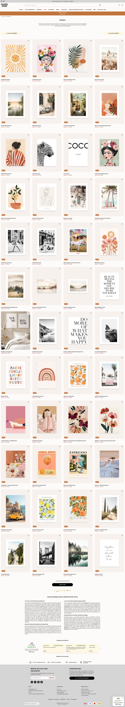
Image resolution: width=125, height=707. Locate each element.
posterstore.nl (67, 606)
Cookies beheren (84, 695)
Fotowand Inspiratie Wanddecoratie (36, 693)
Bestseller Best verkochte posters (36, 690)
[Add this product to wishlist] (28, 40)
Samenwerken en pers (61, 690)
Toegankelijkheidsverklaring (62, 693)
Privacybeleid (74, 699)
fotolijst (85, 602)
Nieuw (30, 692)
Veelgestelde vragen (85, 692)
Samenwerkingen (60, 692)
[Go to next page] (70, 590)
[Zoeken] (100, 5)
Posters (9, 16)
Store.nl (69, 613)
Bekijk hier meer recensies (62, 656)
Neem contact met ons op (87, 690)
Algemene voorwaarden (53, 699)
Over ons (59, 689)
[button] (118, 701)
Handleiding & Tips (33, 689)
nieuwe (73, 627)
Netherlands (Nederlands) (31, 703)
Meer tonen (62, 584)
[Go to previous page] (55, 590)
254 (67, 590)
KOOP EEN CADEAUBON (82, 678)
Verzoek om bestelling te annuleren (88, 693)
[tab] (119, 5)
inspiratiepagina (95, 623)
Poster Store (3, 16)
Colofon (68, 699)
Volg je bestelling (84, 689)
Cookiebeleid (62, 699)
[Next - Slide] (100, 648)
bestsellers (66, 627)
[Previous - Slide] (41, 648)
